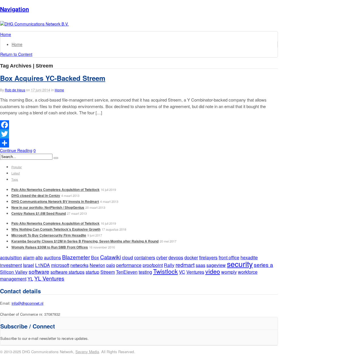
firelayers (208, 257)
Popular (16, 167)
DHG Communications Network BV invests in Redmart (55, 201)
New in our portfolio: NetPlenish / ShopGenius (47, 207)
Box (95, 257)
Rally (169, 265)
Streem (107, 272)
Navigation (14, 9)
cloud (127, 257)
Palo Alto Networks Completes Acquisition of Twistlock (55, 189)
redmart (185, 264)
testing (145, 272)
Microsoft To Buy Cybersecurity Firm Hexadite (48, 235)
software (39, 271)
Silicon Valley (14, 272)
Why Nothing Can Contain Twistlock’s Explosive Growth (55, 229)
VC (182, 272)
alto (39, 257)
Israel (28, 265)
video (212, 271)
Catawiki (110, 257)
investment (11, 265)
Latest (15, 173)
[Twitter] (139, 133)
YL (30, 278)
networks (79, 265)
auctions (52, 257)
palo (110, 265)
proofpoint (153, 265)
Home (17, 44)
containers (144, 257)
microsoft (60, 265)
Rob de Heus (15, 89)
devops (175, 257)
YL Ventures (49, 278)
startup (92, 272)
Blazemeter (76, 257)
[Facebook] (139, 124)
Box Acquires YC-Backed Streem (52, 78)
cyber (161, 257)
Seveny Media (87, 351)
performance (129, 265)
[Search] (56, 158)
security (240, 263)
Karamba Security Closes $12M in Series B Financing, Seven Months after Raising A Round (85, 241)
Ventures (195, 272)
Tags (14, 179)
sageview (216, 265)
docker (191, 257)
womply (229, 272)
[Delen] (139, 143)
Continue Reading (16, 150)
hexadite (249, 257)
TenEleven (127, 272)
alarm (28, 257)
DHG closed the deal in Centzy (35, 195)
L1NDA (42, 265)
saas (200, 265)
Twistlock (165, 271)
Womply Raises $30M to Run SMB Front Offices (49, 247)
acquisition (11, 257)
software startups (67, 272)
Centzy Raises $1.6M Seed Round (38, 213)
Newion (97, 265)
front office (229, 257)
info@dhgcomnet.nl (27, 303)
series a (263, 264)
